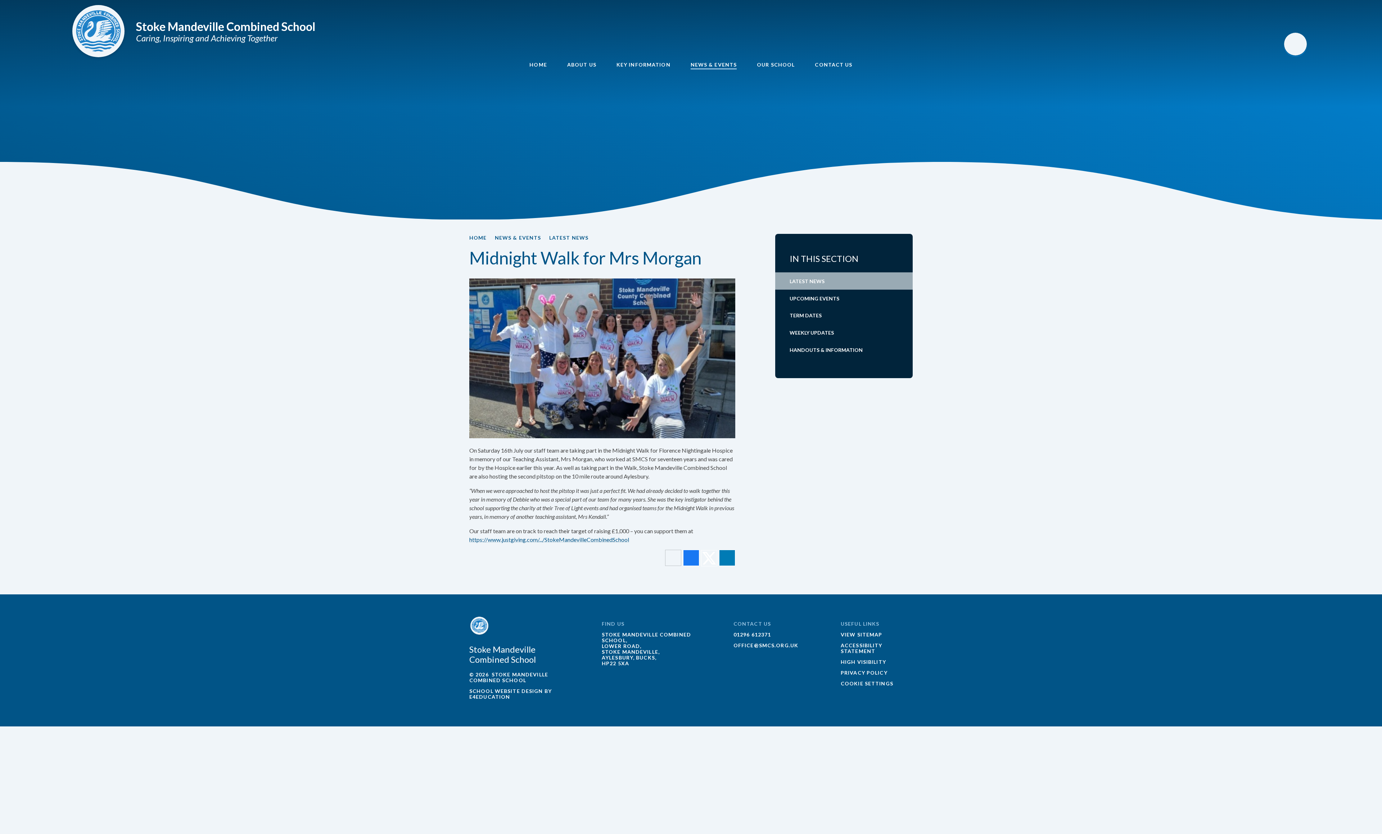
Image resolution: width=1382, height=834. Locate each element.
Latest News (568, 238)
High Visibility (863, 662)
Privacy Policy (864, 673)
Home (478, 238)
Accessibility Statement (861, 648)
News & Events (518, 238)
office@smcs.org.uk (765, 645)
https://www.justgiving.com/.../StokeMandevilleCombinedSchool (549, 539)
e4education (489, 697)
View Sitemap (861, 634)
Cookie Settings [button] (867, 683)
